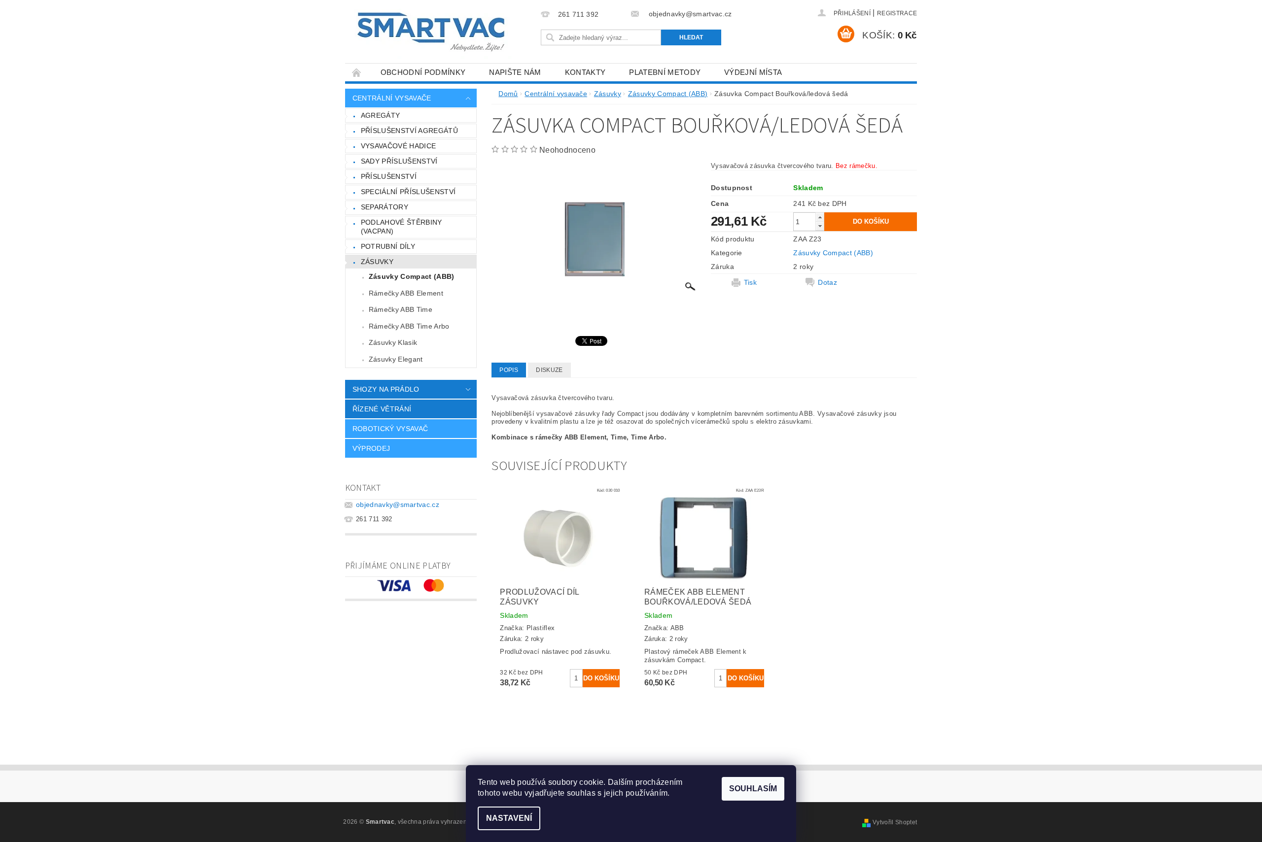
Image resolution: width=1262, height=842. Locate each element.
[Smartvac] (431, 32)
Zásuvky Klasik (393, 342)
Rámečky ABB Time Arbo (409, 326)
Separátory (384, 207)
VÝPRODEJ (371, 448)
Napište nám (515, 72)
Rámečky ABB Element (406, 293)
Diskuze (549, 370)
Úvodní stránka (357, 72)
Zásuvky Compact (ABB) (412, 276)
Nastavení (509, 818)
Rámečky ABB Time (400, 309)
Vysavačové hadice (398, 146)
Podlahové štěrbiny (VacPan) (401, 226)
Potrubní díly (388, 246)
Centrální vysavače (391, 98)
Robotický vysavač (390, 429)
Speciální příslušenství (408, 192)
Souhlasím (753, 788)
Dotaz (827, 282)
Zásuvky (377, 262)
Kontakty (585, 72)
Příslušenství (389, 176)
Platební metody (665, 72)
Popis (508, 370)
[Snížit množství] (819, 226)
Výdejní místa (753, 72)
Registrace (897, 13)
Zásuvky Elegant (396, 359)
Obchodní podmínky (423, 72)
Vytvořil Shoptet (895, 822)
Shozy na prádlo (386, 389)
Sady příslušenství (399, 161)
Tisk (750, 282)
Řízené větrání (381, 409)
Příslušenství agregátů (409, 131)
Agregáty (380, 115)
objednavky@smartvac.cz (397, 504)
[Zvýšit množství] (819, 217)
